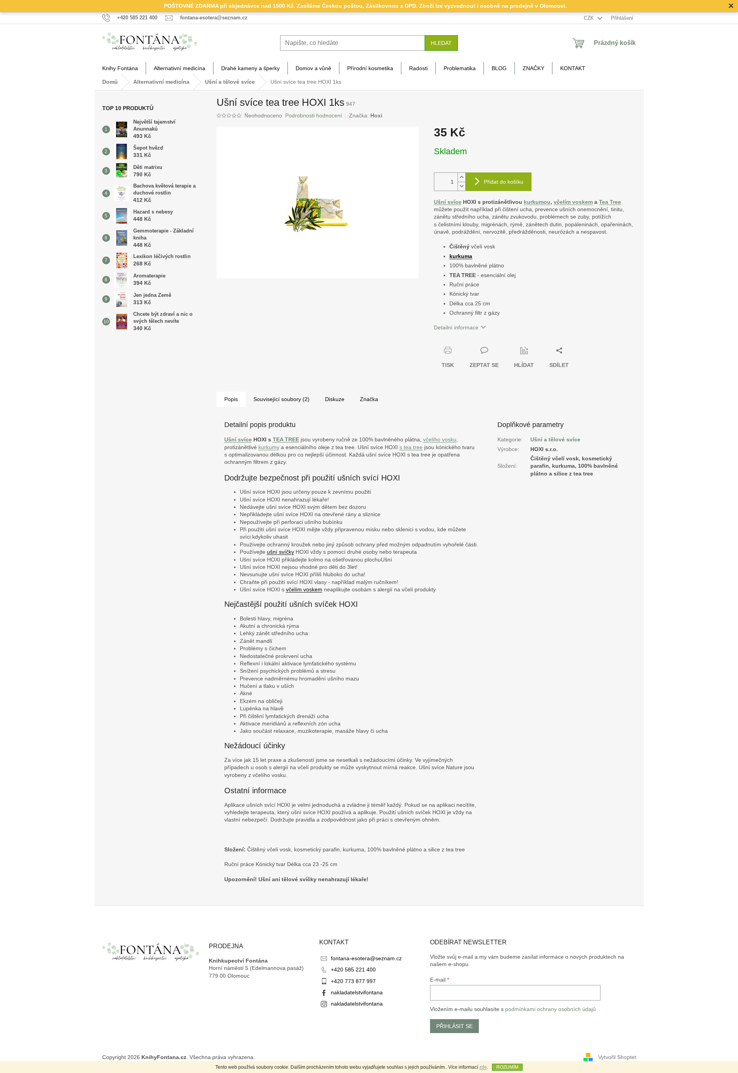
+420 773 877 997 (353, 981)
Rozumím (507, 1067)
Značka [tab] (369, 399)
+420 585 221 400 (353, 969)
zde (483, 1067)
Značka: (365, 115)
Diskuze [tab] (334, 399)
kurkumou (537, 202)
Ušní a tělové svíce (555, 439)
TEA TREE (286, 439)
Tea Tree (610, 202)
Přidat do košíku (503, 182)
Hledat (441, 43)
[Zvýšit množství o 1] (461, 177)
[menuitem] (120, 68)
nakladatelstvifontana (357, 992)
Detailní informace (456, 327)
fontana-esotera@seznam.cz (366, 958)
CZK (589, 18)
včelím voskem (573, 202)
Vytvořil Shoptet (617, 1057)
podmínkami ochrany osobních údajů (550, 1009)
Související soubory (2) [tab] (281, 399)
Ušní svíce (447, 202)
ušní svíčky (280, 552)
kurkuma (460, 256)
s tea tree (411, 447)
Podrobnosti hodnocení (313, 115)
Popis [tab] (231, 399)
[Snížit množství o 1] (461, 186)
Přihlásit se (454, 1026)
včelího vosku (439, 439)
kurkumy (268, 447)
